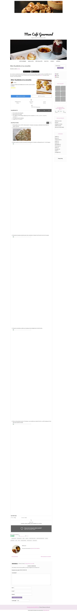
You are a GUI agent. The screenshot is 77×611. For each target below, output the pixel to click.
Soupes (56, 150)
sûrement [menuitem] (17, 76)
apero (23, 538)
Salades (56, 147)
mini (19, 540)
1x (39, 110)
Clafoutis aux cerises (58, 120)
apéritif (41, 75)
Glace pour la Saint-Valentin (59, 127)
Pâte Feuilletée (38, 61)
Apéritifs (32, 548)
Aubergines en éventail (58, 124)
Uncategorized (57, 152)
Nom (13, 587)
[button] (11, 87)
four (16, 540)
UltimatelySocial (46, 610)
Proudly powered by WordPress (33, 607)
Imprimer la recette (35, 71)
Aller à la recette (27, 71)
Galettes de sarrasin (58, 125)
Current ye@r (14, 600)
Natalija (18, 68)
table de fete (35, 540)
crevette (27, 538)
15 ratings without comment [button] (29, 563)
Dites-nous (26, 529)
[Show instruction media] (48, 123)
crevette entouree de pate (40, 538)
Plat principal (57, 146)
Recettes (46, 61)
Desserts (56, 141)
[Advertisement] (38, 22)
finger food (12, 540)
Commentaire (14, 572)
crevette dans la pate (32, 538)
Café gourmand (22, 61)
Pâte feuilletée (37, 548)
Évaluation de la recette (15, 570)
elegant (46, 538)
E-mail (13, 591)
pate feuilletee (29, 540)
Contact (52, 61)
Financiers (56, 122)
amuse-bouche (19, 538)
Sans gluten (31, 61)
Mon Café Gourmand (38, 34)
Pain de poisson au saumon (46, 556)
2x (44, 110)
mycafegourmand (23, 540)
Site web (13, 594)
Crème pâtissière (15, 556)
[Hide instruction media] (50, 123)
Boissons (56, 138)
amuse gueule (14, 538)
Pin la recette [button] (42, 96)
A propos (58, 61)
